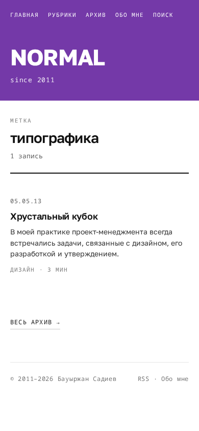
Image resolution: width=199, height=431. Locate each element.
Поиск (163, 14)
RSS (144, 378)
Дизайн (22, 269)
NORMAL (57, 56)
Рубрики (62, 14)
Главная (24, 14)
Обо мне (129, 14)
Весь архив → (35, 322)
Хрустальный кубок (53, 216)
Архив (96, 14)
